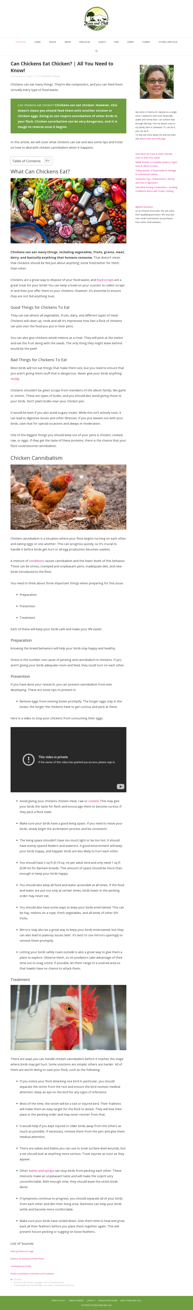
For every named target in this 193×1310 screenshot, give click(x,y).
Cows (37, 41)
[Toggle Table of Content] (45, 160)
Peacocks (84, 41)
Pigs (116, 41)
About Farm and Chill (130, 1300)
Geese (68, 41)
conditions (36, 561)
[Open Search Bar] (96, 51)
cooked (93, 801)
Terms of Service (76, 1300)
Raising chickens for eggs (22, 1251)
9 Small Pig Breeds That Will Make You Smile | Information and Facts (44, 1285)
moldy (15, 379)
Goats (102, 41)
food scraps (105, 280)
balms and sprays (41, 1171)
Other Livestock (168, 41)
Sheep (130, 41)
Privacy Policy (58, 1300)
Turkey (146, 41)
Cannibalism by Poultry (21, 1266)
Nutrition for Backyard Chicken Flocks (27, 1258)
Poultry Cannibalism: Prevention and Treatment (32, 1273)
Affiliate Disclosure (107, 1300)
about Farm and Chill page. (153, 138)
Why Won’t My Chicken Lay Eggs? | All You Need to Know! (39, 1282)
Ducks (52, 41)
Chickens (21, 41)
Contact (91, 1300)
